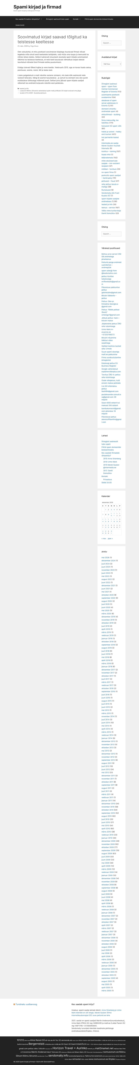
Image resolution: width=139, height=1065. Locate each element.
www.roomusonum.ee (98, 1059)
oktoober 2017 (107, 676)
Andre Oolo (75, 1040)
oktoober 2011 (107, 782)
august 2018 (107, 648)
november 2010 (108, 807)
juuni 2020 (106, 607)
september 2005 (108, 978)
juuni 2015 (106, 707)
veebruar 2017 (107, 685)
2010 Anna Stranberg (112, 459)
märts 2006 (106, 959)
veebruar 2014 (107, 735)
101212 (20, 1040)
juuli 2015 (105, 704)
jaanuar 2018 (107, 667)
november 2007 (108, 919)
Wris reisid (85, 1059)
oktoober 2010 (107, 810)
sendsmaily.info (58, 1055)
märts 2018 (106, 663)
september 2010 (108, 813)
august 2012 (107, 763)
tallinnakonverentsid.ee (108, 1056)
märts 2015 (106, 713)
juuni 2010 (106, 822)
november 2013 (108, 744)
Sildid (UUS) (20, 25)
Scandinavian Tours (42, 1056)
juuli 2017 (105, 679)
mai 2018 (105, 657)
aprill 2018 (106, 660)
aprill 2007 (106, 925)
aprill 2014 (106, 729)
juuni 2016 (106, 698)
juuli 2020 (106, 604)
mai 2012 (105, 772)
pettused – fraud (108, 181)
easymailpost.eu (108, 1044)
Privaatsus (107, 479)
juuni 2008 (106, 897)
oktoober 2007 (108, 922)
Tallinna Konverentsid (93, 1056)
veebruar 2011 (107, 797)
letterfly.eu (91, 1048)
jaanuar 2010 (107, 838)
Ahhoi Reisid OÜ (37, 1040)
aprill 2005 (106, 988)
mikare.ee (64, 1052)
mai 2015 (105, 710)
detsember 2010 (108, 804)
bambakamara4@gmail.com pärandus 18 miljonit (111, 411)
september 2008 (108, 888)
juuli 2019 (105, 626)
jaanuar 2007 (107, 935)
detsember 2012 (108, 754)
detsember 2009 (108, 841)
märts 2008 (106, 907)
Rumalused (106, 190)
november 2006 (108, 941)
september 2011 (108, 785)
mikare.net (70, 1052)
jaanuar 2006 (107, 966)
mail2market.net (104, 1048)
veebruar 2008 (108, 910)
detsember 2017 (108, 670)
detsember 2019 (108, 617)
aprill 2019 (106, 629)
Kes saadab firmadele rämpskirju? (28, 19)
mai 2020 (105, 610)
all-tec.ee (49, 1040)
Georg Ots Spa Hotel (119, 1044)
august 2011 (106, 788)
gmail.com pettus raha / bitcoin (32, 1048)
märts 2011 (106, 794)
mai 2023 (105, 576)
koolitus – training (109, 151)
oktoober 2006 (108, 944)
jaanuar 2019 (107, 639)
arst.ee (115, 1040)
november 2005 (108, 972)
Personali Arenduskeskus (94, 1052)
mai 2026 (105, 558)
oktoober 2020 (108, 595)
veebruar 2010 (107, 835)
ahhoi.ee (27, 1040)
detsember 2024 (108, 561)
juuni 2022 (106, 582)
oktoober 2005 (108, 975)
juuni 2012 (106, 769)
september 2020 (108, 598)
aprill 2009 (106, 866)
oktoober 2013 (107, 748)
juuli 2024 (106, 564)
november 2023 (108, 570)
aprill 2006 (106, 956)
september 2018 (108, 645)
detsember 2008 (108, 878)
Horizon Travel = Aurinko (70, 1048)
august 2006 (107, 947)
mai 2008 (105, 900)
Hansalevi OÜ (48, 1048)
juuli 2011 (105, 791)
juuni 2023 (106, 573)
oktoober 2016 (107, 688)
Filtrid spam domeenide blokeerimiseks (99, 19)
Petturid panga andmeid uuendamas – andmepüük (111, 264)
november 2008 (108, 882)
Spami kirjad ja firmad (37, 7)
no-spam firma (108, 172)
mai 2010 (105, 825)
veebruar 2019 (107, 635)
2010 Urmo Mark (110, 462)
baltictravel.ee (22, 1044)
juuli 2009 (106, 857)
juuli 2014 (105, 720)
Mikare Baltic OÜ (80, 1052)
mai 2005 (105, 984)
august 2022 (107, 579)
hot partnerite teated (110, 137)
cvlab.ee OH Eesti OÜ (62, 1044)
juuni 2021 (106, 589)
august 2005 (107, 981)
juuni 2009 (106, 860)
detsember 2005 (108, 969)
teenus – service (108, 208)
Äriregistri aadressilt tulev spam (57, 19)
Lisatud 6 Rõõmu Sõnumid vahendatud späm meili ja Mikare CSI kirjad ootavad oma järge (50, 91)
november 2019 (108, 620)
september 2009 (108, 850)
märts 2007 (106, 928)
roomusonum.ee (111, 1052)
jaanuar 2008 (107, 913)
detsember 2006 (108, 938)
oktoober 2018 (107, 642)
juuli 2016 (105, 695)
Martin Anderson (39, 1052)
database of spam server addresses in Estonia (110, 103)
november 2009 (108, 844)
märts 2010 (106, 832)
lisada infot (106, 155)
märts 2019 (106, 632)
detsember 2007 (108, 916)
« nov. (104, 539)
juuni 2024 (106, 567)
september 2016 (108, 691)
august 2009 (107, 853)
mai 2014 (105, 726)
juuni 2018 (106, 654)
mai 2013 (105, 751)
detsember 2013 (108, 741)
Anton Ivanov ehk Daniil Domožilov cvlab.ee (93, 1040)
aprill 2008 (106, 903)
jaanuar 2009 (107, 875)
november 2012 (108, 757)
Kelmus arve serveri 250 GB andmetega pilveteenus (111, 256)
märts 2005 (106, 991)
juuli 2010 (105, 819)
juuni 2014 (106, 723)
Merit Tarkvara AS (54, 1052)
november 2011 (108, 779)
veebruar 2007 (108, 931)
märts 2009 (106, 869)
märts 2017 (106, 682)
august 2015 (107, 701)
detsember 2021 (108, 586)
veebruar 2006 (108, 963)
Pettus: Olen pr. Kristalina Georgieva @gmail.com (110, 304)
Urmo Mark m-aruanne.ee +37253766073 (108, 332)
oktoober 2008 (108, 885)
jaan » (110, 539)
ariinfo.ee (110, 1040)
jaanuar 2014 (107, 738)
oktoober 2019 (107, 623)
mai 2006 (105, 953)
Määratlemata (107, 158)
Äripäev (112, 1059)
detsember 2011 (108, 776)
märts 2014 (106, 732)
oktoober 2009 (108, 847)
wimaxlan (76, 1059)
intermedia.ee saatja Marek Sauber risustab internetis (111, 145)
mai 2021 (105, 592)
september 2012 (108, 760)
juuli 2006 (106, 950)
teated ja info (24, 88)
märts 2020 (106, 614)
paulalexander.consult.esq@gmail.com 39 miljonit (111, 397)
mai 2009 (105, 863)
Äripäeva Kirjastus (120, 1059)
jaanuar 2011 (107, 801)
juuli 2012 (105, 766)
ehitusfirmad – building (111, 115)
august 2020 (107, 601)
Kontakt (75, 19)
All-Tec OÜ (57, 1040)
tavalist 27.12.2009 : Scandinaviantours (33, 93)
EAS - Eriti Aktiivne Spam (94, 1044)
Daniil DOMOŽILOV (78, 1044)
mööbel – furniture (109, 169)
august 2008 (107, 891)
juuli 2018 (105, 651)
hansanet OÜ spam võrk (111, 126)
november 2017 (108, 673)
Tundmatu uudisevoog (26, 1004)
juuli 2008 (106, 894)
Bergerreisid (36, 1043)
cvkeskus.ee (49, 1044)
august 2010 (107, 816)
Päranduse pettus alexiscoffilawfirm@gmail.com (111, 419)
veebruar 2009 (108, 872)
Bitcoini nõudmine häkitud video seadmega (109, 340)
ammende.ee (66, 1040)
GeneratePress (49, 1062)
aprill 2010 (106, 829)
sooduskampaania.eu (76, 1056)
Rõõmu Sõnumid (30, 1056)
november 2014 (108, 716)
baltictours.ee (121, 1040)
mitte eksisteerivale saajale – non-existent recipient (111, 163)
